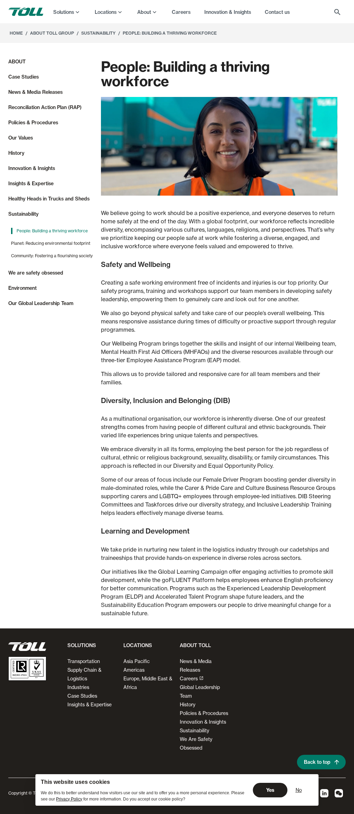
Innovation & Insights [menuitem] (227, 12)
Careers (189, 678)
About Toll (195, 645)
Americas (134, 670)
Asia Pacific (136, 661)
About (144, 12)
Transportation (83, 661)
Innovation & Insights (203, 722)
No (299, 790)
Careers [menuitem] (181, 12)
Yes (270, 790)
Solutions (63, 12)
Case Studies (82, 696)
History (187, 704)
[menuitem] (67, 12)
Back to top (317, 762)
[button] (80, 648)
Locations (106, 12)
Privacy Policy (69, 799)
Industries (78, 687)
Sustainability (194, 730)
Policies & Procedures (204, 713)
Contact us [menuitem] (277, 12)
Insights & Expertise (89, 704)
